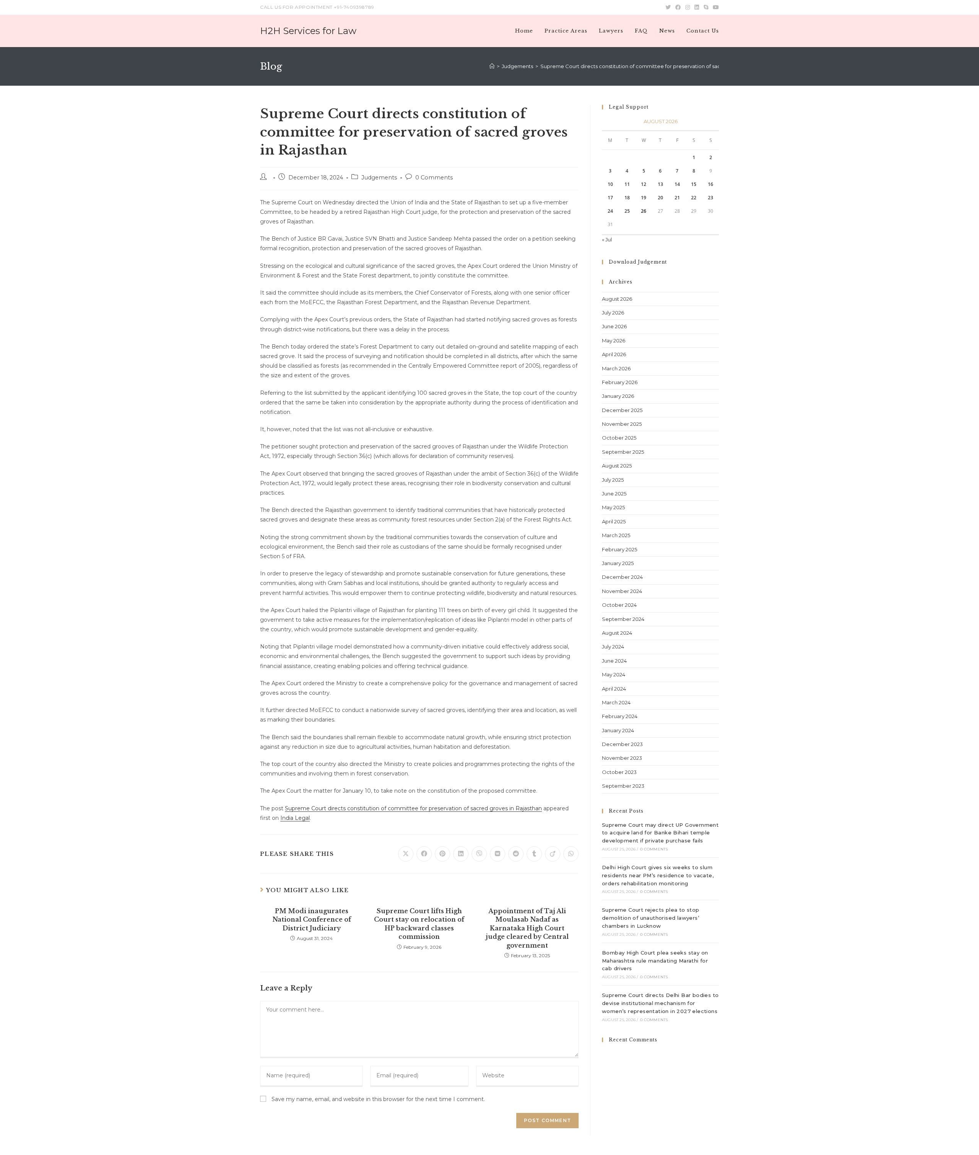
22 (693, 197)
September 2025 (623, 452)
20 (660, 197)
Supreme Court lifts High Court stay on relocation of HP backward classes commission (419, 923)
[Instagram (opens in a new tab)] (687, 7)
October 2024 (619, 605)
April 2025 (614, 521)
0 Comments (434, 177)
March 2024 (616, 702)
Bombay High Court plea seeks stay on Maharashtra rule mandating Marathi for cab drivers (655, 961)
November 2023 (622, 758)
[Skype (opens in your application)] (706, 7)
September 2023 (623, 786)
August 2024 (617, 633)
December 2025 (622, 410)
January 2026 (618, 396)
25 (627, 211)
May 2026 (613, 340)
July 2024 (613, 646)
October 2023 (619, 772)
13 (660, 184)
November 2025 (622, 424)
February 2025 (619, 549)
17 (610, 197)
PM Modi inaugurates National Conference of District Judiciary (311, 919)
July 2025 (613, 480)
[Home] (492, 66)
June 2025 (614, 493)
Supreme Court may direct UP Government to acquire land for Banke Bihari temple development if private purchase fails (660, 833)
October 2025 (619, 438)
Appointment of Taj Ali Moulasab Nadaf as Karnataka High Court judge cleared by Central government (527, 928)
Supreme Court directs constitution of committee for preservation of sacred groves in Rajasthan (413, 808)
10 (610, 184)
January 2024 (618, 730)
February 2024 (619, 716)
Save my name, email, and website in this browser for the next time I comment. (378, 1099)
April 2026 (614, 354)
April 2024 (614, 689)
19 (643, 197)
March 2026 (616, 368)
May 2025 (613, 507)
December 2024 (622, 577)
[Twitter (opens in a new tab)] (668, 7)
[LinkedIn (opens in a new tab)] (696, 7)
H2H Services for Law (308, 30)
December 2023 (622, 744)
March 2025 (616, 535)
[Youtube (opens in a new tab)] (715, 7)
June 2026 (614, 326)
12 (643, 184)
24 (610, 211)
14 (677, 184)
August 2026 (617, 299)
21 (677, 197)
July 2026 (613, 313)
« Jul (607, 239)
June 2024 (614, 661)
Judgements (379, 177)
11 (627, 184)
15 (693, 184)
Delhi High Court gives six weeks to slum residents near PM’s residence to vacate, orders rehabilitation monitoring (658, 875)
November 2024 (622, 591)
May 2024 (613, 674)
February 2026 (619, 382)
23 (710, 197)
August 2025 (617, 466)
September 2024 (623, 619)
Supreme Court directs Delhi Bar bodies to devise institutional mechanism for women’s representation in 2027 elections (660, 1003)
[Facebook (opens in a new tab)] (678, 7)
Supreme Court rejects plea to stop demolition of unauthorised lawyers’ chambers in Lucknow (650, 918)
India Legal (295, 818)
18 (627, 197)
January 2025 (618, 563)
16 (710, 184)
